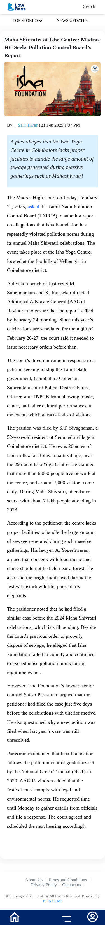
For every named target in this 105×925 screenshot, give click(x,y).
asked (33, 206)
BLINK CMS (52, 901)
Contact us (71, 884)
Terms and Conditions (67, 879)
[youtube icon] (39, 918)
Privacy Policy (44, 884)
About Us (34, 879)
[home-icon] (15, 916)
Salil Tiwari (28, 125)
